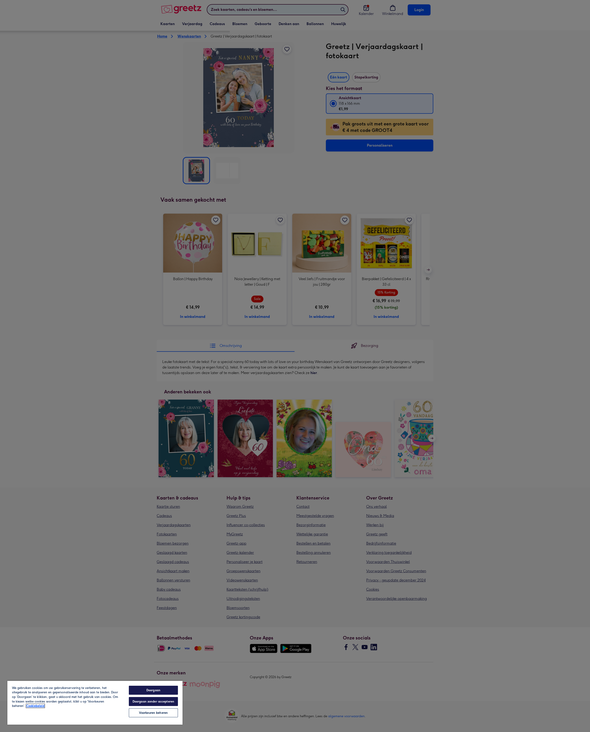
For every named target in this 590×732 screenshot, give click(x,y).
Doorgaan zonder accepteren (153, 701)
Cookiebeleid (35, 706)
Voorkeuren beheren (153, 713)
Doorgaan (153, 690)
